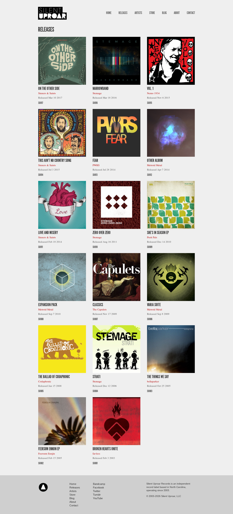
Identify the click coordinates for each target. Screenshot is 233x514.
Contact (191, 12)
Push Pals (152, 237)
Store (152, 12)
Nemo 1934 (153, 93)
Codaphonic (44, 381)
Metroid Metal (154, 165)
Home (108, 12)
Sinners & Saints (47, 93)
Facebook (98, 487)
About (177, 12)
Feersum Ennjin (46, 453)
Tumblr (97, 494)
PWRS (96, 165)
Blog (164, 12)
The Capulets (100, 309)
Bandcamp (99, 483)
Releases (123, 12)
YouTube (98, 498)
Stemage (97, 93)
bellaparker (153, 381)
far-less (96, 453)
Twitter (96, 491)
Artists (138, 12)
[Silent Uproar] (52, 13)
